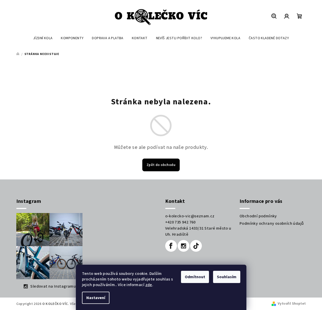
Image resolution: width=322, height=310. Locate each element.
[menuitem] (43, 38)
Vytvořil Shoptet (292, 303)
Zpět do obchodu (161, 164)
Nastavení (95, 298)
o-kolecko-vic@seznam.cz (190, 216)
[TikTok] (196, 246)
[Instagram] (183, 246)
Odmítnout (195, 277)
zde (148, 285)
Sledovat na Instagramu (53, 286)
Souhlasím (226, 277)
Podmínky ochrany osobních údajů (272, 223)
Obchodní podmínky (258, 216)
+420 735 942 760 (180, 222)
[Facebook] (171, 246)
